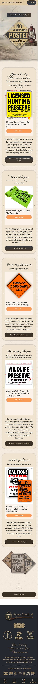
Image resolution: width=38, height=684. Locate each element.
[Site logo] (12, 2)
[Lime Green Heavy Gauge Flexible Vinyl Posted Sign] (19, 197)
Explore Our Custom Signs (19, 15)
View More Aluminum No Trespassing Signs (19, 159)
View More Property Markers (19, 335)
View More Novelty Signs (19, 542)
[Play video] (19, 586)
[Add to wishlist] (31, 92)
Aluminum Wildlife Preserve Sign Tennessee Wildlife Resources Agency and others (18, 393)
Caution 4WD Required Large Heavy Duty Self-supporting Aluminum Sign (17, 509)
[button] (4, 113)
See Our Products (19, 594)
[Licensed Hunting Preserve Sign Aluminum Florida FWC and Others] (19, 105)
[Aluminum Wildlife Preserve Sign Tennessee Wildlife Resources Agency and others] (19, 374)
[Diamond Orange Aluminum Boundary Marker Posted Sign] (19, 286)
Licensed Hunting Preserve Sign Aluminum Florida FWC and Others (18, 124)
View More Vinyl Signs (19, 248)
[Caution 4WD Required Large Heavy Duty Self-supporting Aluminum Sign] (19, 485)
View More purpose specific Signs (19, 443)
